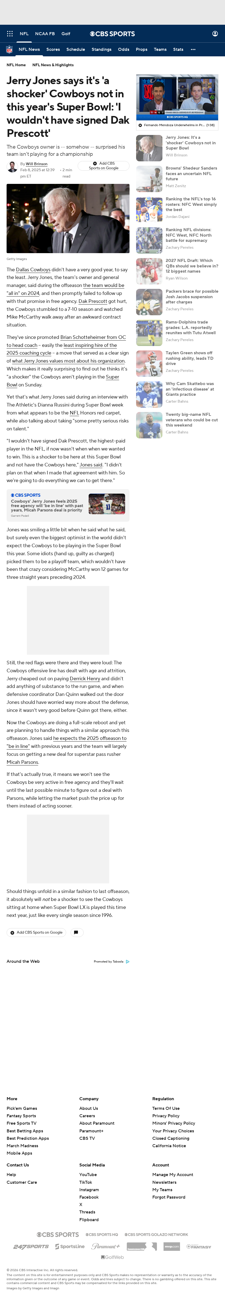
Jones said (91, 465)
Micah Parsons (22, 762)
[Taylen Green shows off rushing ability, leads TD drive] (149, 363)
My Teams (162, 1190)
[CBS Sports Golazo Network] (156, 1234)
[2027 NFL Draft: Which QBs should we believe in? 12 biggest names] (149, 271)
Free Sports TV (21, 1123)
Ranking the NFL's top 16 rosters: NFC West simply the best (191, 204)
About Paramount (96, 1123)
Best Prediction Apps (28, 1138)
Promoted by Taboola (108, 962)
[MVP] (172, 1244)
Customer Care (22, 1182)
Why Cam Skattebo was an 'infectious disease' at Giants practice (190, 389)
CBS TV (87, 1138)
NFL (74, 413)
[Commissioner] (142, 1244)
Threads (87, 1212)
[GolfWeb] (112, 1257)
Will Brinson (36, 164)
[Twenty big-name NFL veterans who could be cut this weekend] (149, 425)
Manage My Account (172, 1174)
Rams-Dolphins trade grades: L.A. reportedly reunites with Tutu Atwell (191, 327)
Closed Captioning (170, 1138)
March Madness (22, 1146)
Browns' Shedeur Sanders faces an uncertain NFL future (191, 173)
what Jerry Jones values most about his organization (68, 361)
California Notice (169, 1146)
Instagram (89, 1190)
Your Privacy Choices (173, 1131)
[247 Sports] (31, 1245)
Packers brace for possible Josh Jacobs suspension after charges (192, 297)
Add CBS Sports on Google (104, 166)
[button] (9, 34)
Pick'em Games (22, 1108)
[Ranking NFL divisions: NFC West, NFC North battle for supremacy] (149, 240)
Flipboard (89, 1220)
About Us (88, 1108)
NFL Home (16, 65)
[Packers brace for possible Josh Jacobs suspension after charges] (149, 302)
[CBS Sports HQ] (102, 1234)
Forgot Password (168, 1197)
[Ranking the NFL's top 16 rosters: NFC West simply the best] (149, 210)
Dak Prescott (92, 301)
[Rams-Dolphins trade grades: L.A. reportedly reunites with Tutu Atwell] (149, 333)
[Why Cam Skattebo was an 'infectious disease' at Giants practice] (149, 394)
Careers (87, 1116)
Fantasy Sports (21, 1116)
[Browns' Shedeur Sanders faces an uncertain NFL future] (149, 179)
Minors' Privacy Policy (173, 1123)
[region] (177, 97)
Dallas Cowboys (33, 270)
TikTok (85, 1182)
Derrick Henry (85, 679)
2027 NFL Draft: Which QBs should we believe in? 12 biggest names (192, 266)
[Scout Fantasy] (199, 1246)
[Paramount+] (105, 1245)
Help (11, 1174)
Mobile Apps (19, 1153)
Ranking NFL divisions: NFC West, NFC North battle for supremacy (189, 235)
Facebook (89, 1197)
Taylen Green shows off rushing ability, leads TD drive (189, 358)
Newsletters (164, 1182)
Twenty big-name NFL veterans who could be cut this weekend (192, 420)
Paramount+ (91, 1131)
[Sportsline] (70, 1245)
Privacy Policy (165, 1116)
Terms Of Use (166, 1108)
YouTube (88, 1174)
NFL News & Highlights (53, 65)
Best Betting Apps (25, 1131)
